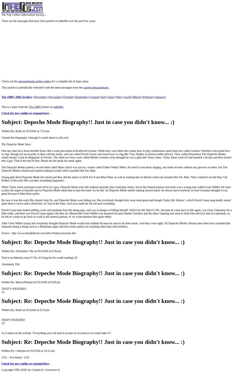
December (40, 97)
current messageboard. (96, 87)
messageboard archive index (34, 81)
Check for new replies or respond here (25, 113)
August (94, 97)
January (160, 97)
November (55, 97)
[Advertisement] (117, 51)
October (68, 97)
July (103, 97)
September (82, 97)
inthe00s (58, 106)
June (111, 97)
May (119, 97)
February (148, 97)
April (127, 97)
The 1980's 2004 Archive (16, 97)
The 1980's (35, 106)
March (136, 97)
